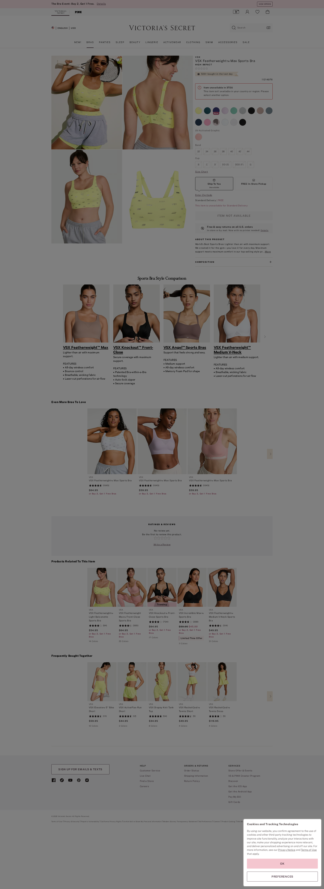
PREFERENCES (282, 876)
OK (282, 863)
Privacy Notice (286, 849)
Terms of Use (309, 849)
